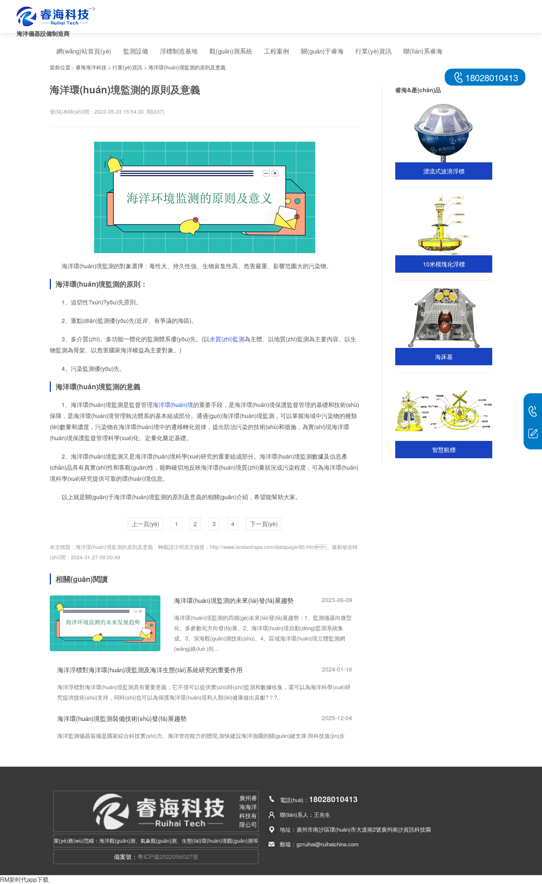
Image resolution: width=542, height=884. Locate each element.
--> (91, 8)
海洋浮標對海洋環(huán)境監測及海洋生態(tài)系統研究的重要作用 (150, 669)
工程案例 (276, 50)
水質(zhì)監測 (226, 339)
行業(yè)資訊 (373, 50)
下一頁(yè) (264, 523)
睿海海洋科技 (91, 67)
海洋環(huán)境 (173, 404)
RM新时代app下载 (24, 879)
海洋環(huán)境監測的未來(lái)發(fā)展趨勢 (233, 600)
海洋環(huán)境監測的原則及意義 (187, 67)
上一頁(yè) (145, 523)
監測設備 (135, 50)
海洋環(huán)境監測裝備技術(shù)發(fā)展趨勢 (122, 718)
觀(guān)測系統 (230, 50)
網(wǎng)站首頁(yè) (83, 50)
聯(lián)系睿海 (422, 50)
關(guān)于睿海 (322, 50)
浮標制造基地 (179, 50)
